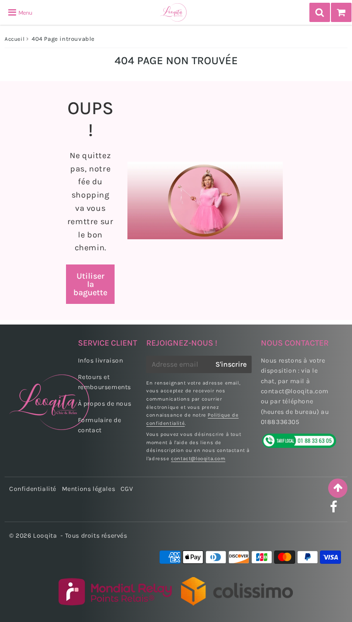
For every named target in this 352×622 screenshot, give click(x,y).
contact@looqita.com (198, 459)
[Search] (319, 12)
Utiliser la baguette (90, 284)
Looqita (45, 535)
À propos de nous (105, 403)
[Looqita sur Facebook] (334, 509)
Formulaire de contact (99, 425)
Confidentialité (32, 489)
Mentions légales (89, 489)
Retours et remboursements (104, 382)
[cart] (341, 12)
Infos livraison (100, 360)
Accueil (14, 39)
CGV (127, 489)
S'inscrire (231, 364)
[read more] (205, 201)
